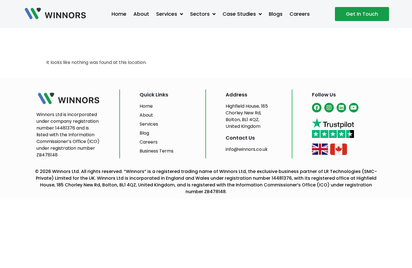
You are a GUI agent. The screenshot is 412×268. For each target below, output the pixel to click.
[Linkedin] (341, 107)
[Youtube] (353, 107)
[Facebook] (316, 107)
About (141, 13)
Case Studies (239, 13)
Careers (300, 13)
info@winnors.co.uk (247, 149)
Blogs (276, 13)
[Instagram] (329, 107)
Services (166, 13)
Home (119, 13)
